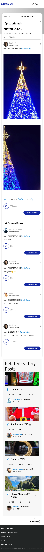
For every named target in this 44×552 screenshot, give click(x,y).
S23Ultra (28, 200)
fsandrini (16, 507)
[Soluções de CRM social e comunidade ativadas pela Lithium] (35, 521)
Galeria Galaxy (26, 49)
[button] (36, 43)
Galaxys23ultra (13, 200)
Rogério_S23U (18, 469)
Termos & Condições (10, 532)
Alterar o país (7, 545)
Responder (32, 253)
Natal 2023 (16, 389)
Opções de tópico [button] (36, 22)
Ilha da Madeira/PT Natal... (20, 495)
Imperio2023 (17, 434)
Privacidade (6, 537)
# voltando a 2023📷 (21, 424)
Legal (3, 541)
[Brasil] (7, 4)
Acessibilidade (7, 528)
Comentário (32, 213)
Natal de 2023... (18, 459)
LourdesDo (16, 399)
